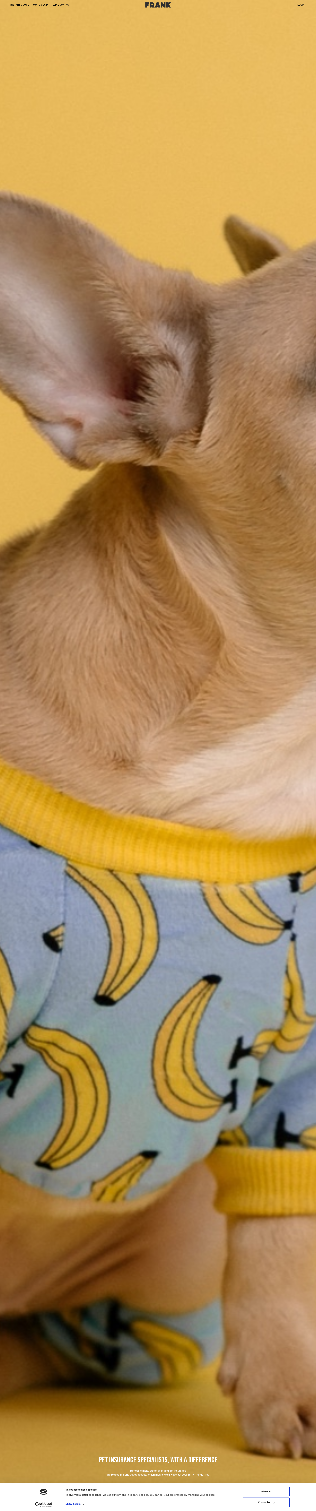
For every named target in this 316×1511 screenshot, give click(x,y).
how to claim (39, 4)
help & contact (61, 4)
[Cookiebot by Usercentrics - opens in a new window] (43, 1504)
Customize (264, 1502)
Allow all (266, 1491)
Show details (73, 1503)
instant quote (19, 4)
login (300, 4)
